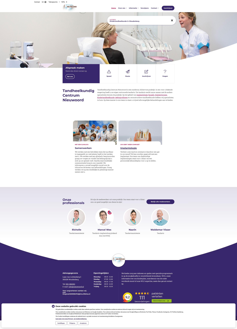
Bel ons (70, 76)
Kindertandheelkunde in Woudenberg (124, 21)
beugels (151, 95)
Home (113, 8)
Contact (154, 8)
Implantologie (128, 148)
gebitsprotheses (121, 97)
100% (63, 2)
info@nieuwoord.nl (76, 287)
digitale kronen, (161, 95)
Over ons (121, 8)
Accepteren (83, 323)
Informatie (133, 8)
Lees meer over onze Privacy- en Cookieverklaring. (71, 319)
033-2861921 (70, 284)
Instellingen (61, 323)
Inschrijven (168, 8)
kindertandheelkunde (106, 97)
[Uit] (46, 2)
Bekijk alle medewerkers (160, 202)
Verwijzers (145, 8)
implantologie (142, 95)
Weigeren (72, 323)
